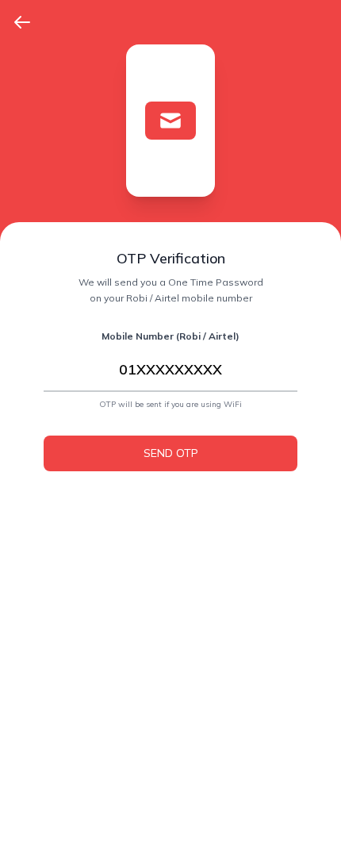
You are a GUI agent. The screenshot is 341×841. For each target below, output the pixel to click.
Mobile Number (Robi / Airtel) (170, 336)
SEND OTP (171, 453)
